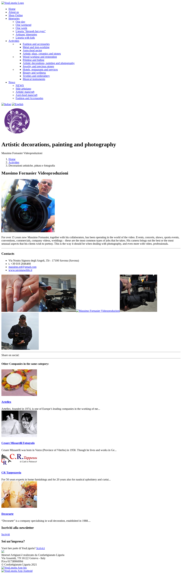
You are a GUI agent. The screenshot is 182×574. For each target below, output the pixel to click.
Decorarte (7, 513)
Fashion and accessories (36, 44)
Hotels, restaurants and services (40, 69)
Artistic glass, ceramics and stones (42, 53)
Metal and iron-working (36, 47)
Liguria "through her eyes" (31, 31)
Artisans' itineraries (26, 34)
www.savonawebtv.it (20, 270)
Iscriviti (5, 534)
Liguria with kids (25, 37)
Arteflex (6, 401)
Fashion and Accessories (29, 98)
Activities (14, 162)
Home (12, 159)
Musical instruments (34, 79)
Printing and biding (33, 59)
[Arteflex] (19, 394)
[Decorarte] (19, 506)
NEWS (20, 85)
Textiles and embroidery (36, 75)
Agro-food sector (32, 50)
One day (20, 21)
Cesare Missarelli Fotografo (18, 442)
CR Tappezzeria (11, 472)
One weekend (23, 24)
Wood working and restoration (40, 56)
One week (21, 28)
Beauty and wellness (34, 72)
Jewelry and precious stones (38, 66)
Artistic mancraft (25, 91)
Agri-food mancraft (26, 95)
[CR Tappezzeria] (19, 465)
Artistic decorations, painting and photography (49, 63)
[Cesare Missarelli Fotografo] (19, 436)
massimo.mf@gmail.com (22, 266)
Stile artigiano (23, 88)
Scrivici (40, 548)
